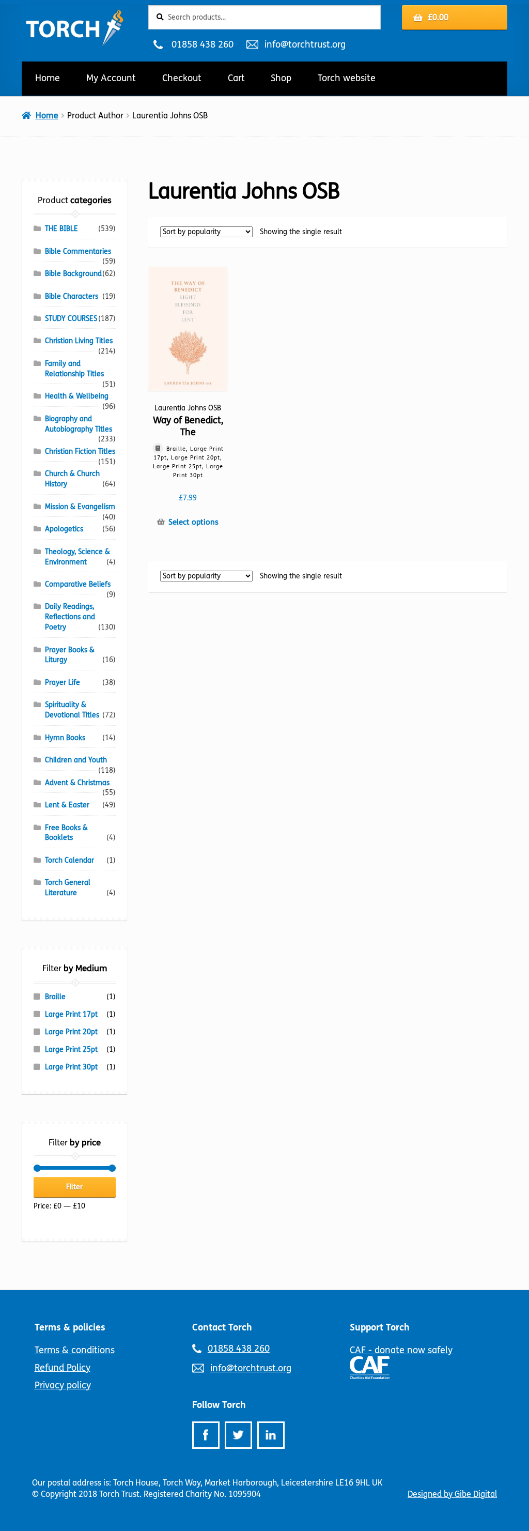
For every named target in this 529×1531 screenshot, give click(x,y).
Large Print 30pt (71, 1067)
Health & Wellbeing (76, 396)
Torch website (347, 78)
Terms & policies (70, 1327)
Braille (55, 996)
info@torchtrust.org (305, 44)
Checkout (181, 78)
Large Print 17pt (71, 1014)
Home (47, 78)
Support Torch (380, 1327)
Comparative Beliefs (78, 584)
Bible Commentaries (78, 251)
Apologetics (64, 529)
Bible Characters (71, 296)
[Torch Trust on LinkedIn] (271, 1435)
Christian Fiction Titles (80, 451)
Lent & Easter (67, 805)
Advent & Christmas (77, 782)
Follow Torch (219, 1405)
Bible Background (73, 273)
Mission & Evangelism (80, 506)
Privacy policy (63, 1385)
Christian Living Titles (79, 340)
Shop (281, 78)
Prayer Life (62, 682)
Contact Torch (222, 1327)
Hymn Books (65, 737)
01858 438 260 (202, 44)
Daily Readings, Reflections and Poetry (70, 617)
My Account (111, 78)
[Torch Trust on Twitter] (238, 1435)
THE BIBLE (61, 228)
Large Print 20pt (71, 1032)
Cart (236, 78)
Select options (193, 522)
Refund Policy (62, 1367)
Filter (74, 1187)
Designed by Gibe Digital (452, 1494)
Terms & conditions (75, 1350)
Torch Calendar (69, 860)
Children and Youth (76, 760)
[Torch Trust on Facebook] (206, 1435)
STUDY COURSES (71, 318)
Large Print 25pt (71, 1049)
